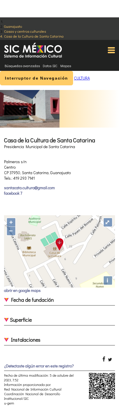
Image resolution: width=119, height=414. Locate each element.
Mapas (65, 65)
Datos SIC (50, 65)
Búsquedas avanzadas (22, 65)
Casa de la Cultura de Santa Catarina (34, 36)
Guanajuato (13, 26)
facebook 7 (13, 193)
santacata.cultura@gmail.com (29, 187)
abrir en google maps (22, 290)
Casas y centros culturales (25, 31)
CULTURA (82, 78)
